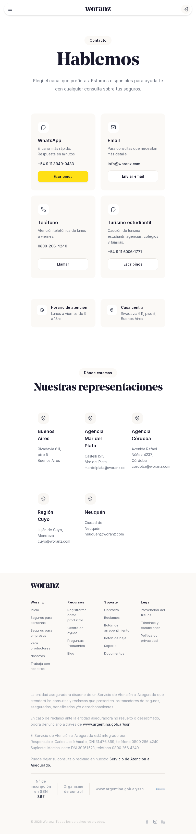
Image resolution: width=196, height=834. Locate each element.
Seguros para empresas (41, 632)
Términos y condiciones (151, 625)
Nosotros (38, 656)
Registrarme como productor (77, 615)
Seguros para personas (41, 620)
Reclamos (112, 617)
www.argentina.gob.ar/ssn (120, 789)
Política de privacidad (149, 638)
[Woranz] (98, 9)
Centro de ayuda (75, 630)
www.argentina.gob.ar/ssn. (107, 724)
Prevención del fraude (153, 612)
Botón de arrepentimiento (116, 627)
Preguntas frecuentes (76, 643)
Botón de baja (115, 638)
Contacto (111, 610)
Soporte (110, 646)
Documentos (114, 653)
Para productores (40, 645)
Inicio (35, 610)
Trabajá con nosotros (40, 666)
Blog (70, 653)
